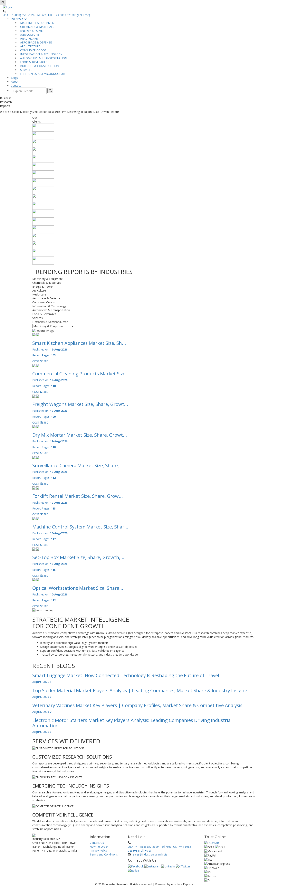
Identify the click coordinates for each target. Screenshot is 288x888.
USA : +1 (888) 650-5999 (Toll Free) (25, 15)
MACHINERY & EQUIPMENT (37, 23)
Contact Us (97, 843)
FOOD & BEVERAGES (33, 62)
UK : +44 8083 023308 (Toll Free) (69, 15)
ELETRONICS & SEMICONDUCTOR (42, 74)
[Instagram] (152, 866)
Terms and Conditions (104, 854)
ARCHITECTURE (29, 46)
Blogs (14, 77)
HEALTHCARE (28, 38)
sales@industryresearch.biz (150, 854)
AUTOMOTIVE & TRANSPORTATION (43, 58)
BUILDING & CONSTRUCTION (39, 66)
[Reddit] (133, 870)
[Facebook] (136, 866)
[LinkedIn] (168, 866)
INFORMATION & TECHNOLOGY (40, 54)
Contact (16, 85)
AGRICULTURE (29, 34)
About (14, 81)
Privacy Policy (98, 850)
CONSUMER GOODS (32, 50)
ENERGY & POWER (31, 31)
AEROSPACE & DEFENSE (35, 42)
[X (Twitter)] (183, 866)
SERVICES (25, 70)
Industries (17, 19)
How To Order (99, 846)
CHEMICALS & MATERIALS (36, 27)
